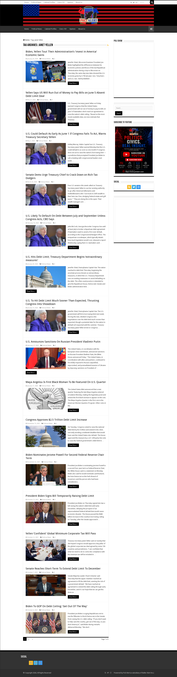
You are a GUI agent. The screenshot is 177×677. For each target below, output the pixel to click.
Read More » (73, 83)
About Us (79, 2)
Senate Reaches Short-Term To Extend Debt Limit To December (63, 568)
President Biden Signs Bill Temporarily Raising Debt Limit (60, 495)
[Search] (152, 2)
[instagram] (136, 2)
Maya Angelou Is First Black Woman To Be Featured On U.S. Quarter (66, 382)
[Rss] (131, 2)
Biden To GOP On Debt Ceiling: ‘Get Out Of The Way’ (56, 606)
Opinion (70, 2)
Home (26, 2)
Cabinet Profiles (49, 2)
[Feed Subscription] (108, 45)
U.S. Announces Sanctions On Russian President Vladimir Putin (63, 341)
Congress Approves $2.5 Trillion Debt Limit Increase (56, 419)
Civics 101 (61, 2)
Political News (36, 2)
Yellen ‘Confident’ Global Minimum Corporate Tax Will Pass (61, 533)
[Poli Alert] (88, 15)
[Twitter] (134, 2)
